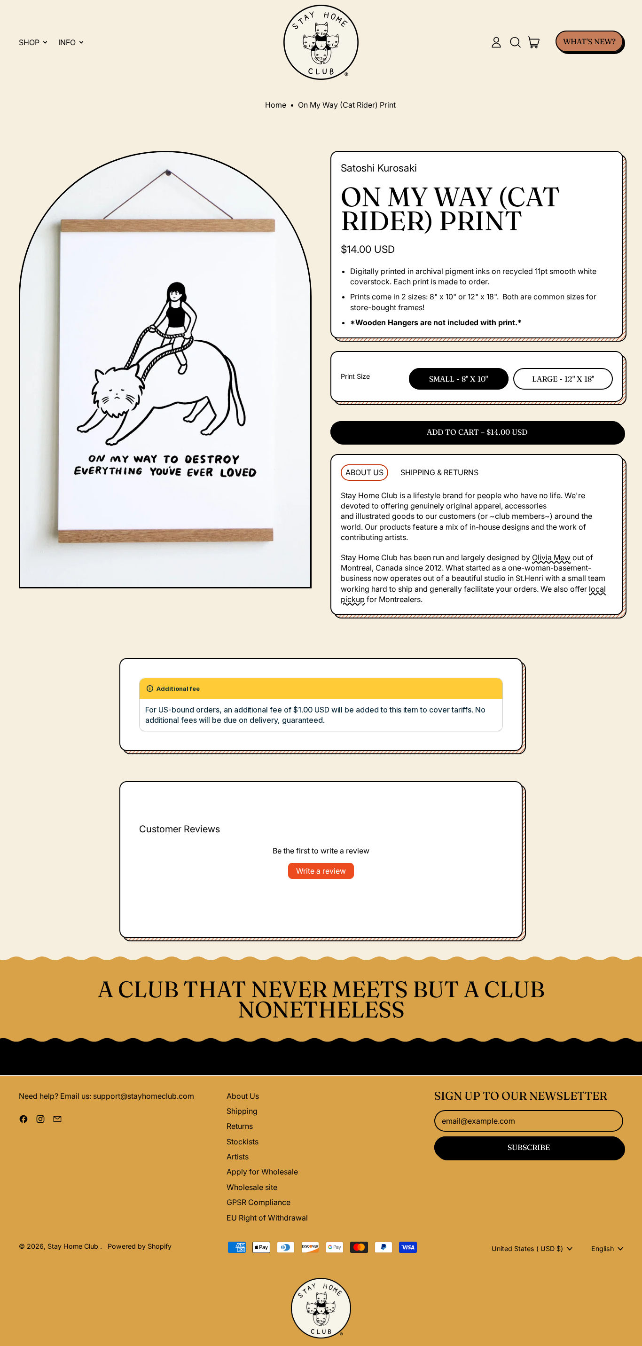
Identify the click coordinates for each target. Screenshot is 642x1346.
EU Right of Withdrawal (267, 1217)
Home (275, 105)
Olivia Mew (551, 557)
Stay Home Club (73, 1246)
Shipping (242, 1111)
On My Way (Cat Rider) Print (347, 105)
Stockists (242, 1141)
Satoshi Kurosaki (379, 168)
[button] (515, 42)
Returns (240, 1126)
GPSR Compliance (258, 1202)
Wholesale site (252, 1187)
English (602, 1248)
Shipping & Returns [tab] (439, 472)
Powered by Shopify (140, 1246)
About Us (243, 1096)
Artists (238, 1156)
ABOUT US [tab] (364, 472)
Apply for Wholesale (262, 1171)
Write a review (321, 871)
